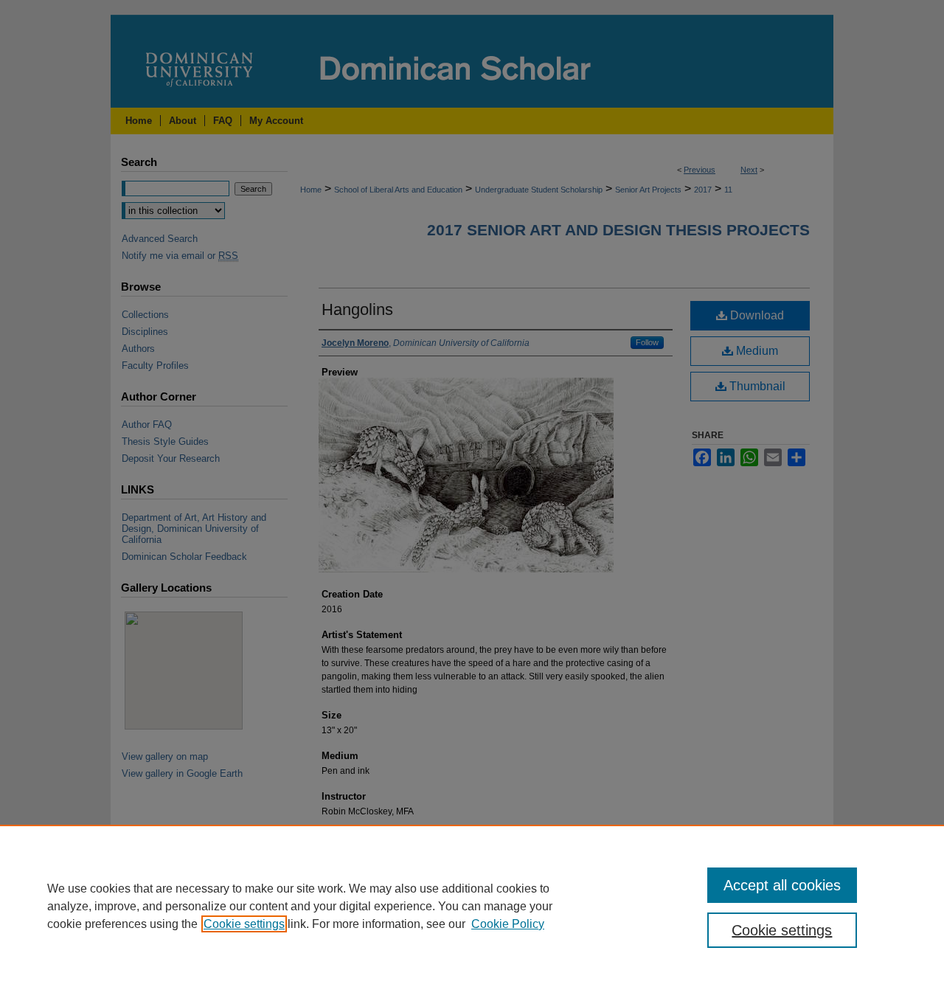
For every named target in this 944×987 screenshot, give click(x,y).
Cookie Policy (507, 924)
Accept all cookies (782, 885)
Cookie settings (244, 924)
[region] (472, 906)
